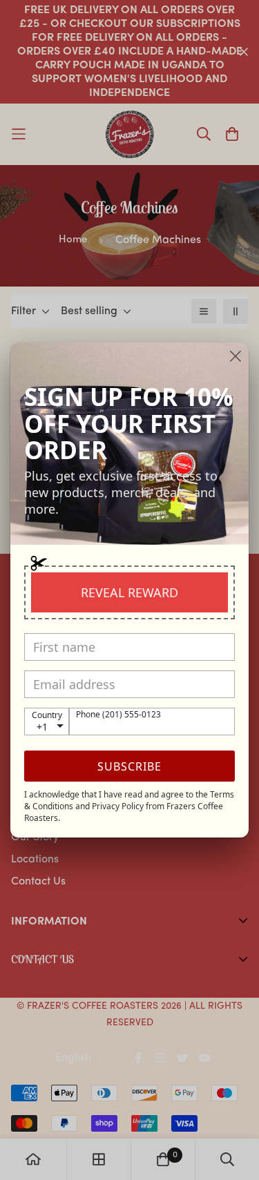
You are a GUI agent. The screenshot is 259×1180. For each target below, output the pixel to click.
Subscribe (129, 766)
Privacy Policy (118, 806)
